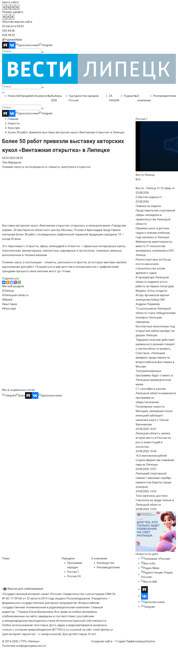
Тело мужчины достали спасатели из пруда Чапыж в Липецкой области (155, 500)
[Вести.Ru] (148, 563)
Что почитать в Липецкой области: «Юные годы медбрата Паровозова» (64, 360)
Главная (13, 119)
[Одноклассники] (7, 282)
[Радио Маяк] (150, 568)
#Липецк (8, 290)
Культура (14, 128)
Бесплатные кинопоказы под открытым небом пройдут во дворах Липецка (155, 331)
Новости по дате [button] (147, 554)
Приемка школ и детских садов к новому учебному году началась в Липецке (153, 233)
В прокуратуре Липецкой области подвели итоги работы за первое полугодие (155, 282)
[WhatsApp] (19, 282)
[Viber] (15, 282)
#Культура (9, 308)
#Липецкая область (15, 295)
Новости (13, 123)
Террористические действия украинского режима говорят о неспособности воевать (155, 344)
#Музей (7, 299)
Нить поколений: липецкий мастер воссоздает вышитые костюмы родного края (66, 322)
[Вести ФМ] (149, 581)
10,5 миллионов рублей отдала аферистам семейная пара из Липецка (155, 460)
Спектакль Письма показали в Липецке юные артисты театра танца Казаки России (110, 360)
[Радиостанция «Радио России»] (158, 574)
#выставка (9, 304)
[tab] (6, 286)
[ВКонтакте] (3, 282)
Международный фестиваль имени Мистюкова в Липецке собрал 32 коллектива (22, 360)
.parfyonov (148, 641)
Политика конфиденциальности (24, 645)
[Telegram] (11, 282)
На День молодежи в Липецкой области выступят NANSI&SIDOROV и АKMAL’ (110, 322)
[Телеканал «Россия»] (155, 558)
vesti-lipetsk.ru (103, 629)
